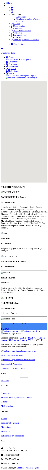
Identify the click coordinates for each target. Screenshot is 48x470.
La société (17, 37)
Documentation (19, 35)
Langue (11, 73)
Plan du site (18, 44)
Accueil (4, 418)
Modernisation (19, 26)
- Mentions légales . (32, 468)
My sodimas (6, 427)
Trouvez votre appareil (22, 30)
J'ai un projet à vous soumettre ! (26, 40)
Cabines (16, 24)
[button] (39, 120)
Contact (11, 57)
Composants (18, 28)
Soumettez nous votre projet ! (13, 368)
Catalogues (17, 33)
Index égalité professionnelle (12, 436)
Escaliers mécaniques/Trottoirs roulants (16, 397)
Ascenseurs (21, 17)
